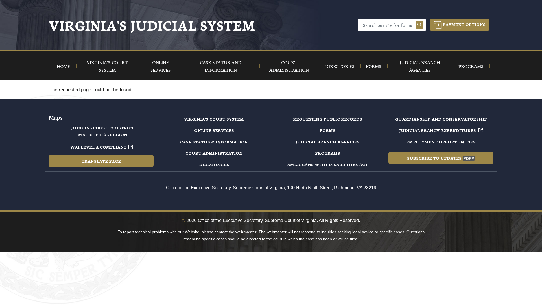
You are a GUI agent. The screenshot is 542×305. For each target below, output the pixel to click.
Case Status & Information (214, 142)
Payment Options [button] (464, 24)
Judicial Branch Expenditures (437, 130)
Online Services (214, 130)
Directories (214, 164)
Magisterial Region (102, 134)
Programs (327, 153)
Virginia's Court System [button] (107, 66)
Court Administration (213, 153)
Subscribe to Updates (434, 158)
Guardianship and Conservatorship (441, 119)
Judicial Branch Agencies (328, 142)
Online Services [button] (160, 66)
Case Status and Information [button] (220, 66)
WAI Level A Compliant (98, 147)
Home (63, 66)
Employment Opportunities (441, 142)
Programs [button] (470, 66)
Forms (327, 130)
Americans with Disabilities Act (327, 164)
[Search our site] (419, 25)
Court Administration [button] (289, 66)
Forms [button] (373, 66)
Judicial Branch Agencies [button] (420, 66)
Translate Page (101, 161)
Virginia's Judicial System (152, 24)
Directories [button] (339, 66)
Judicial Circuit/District (102, 127)
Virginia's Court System (214, 119)
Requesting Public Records (327, 119)
